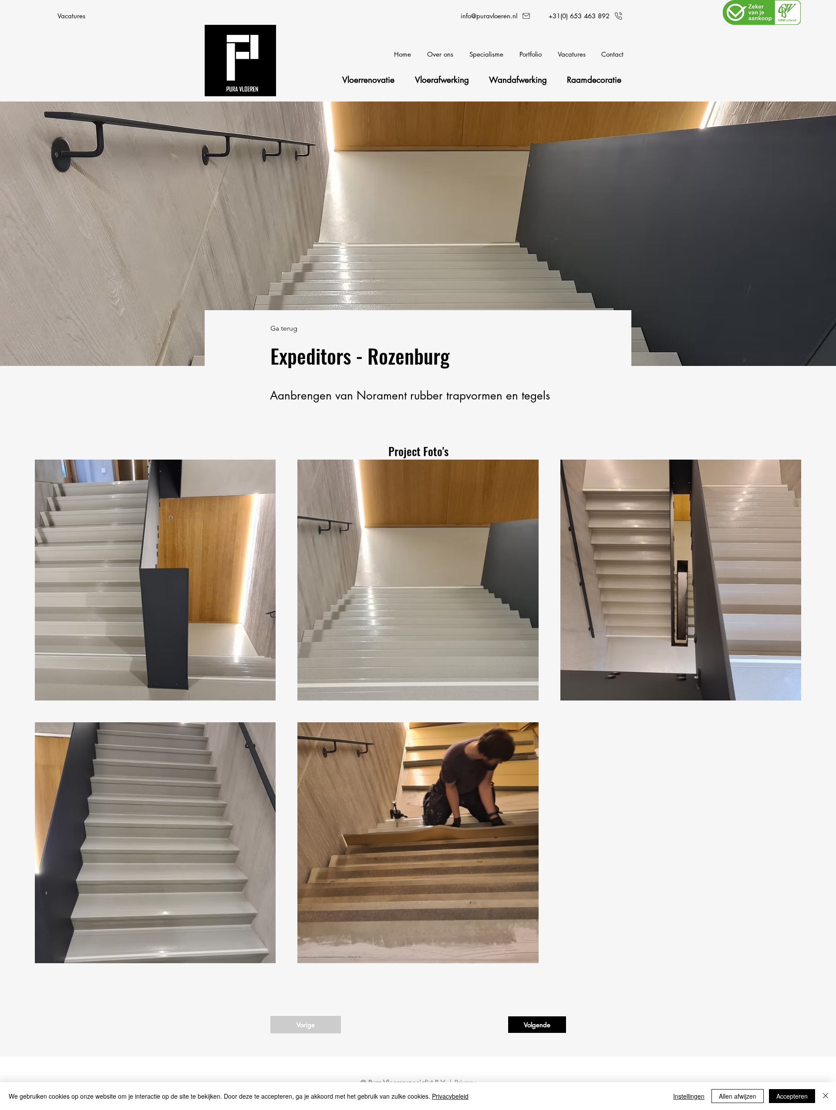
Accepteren (792, 1096)
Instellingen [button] (689, 1096)
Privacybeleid (450, 1096)
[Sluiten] (825, 1096)
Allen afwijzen (737, 1096)
